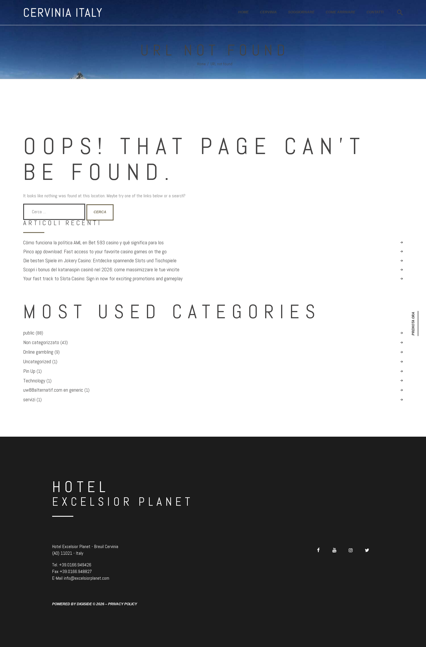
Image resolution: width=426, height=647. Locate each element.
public (28, 333)
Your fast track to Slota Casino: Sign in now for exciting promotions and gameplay (103, 278)
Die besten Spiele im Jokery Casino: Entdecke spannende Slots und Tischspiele (99, 260)
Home (201, 64)
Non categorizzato (41, 342)
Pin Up (29, 371)
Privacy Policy (122, 604)
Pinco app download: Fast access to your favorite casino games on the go (95, 251)
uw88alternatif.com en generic (53, 390)
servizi (29, 399)
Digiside (84, 604)
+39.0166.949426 (75, 565)
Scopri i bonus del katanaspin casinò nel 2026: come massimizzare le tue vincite (101, 269)
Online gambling (38, 352)
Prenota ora (413, 323)
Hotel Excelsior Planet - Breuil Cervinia (85, 546)
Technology (34, 380)
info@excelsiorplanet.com (86, 578)
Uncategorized (37, 361)
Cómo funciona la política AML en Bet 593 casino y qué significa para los (93, 242)
